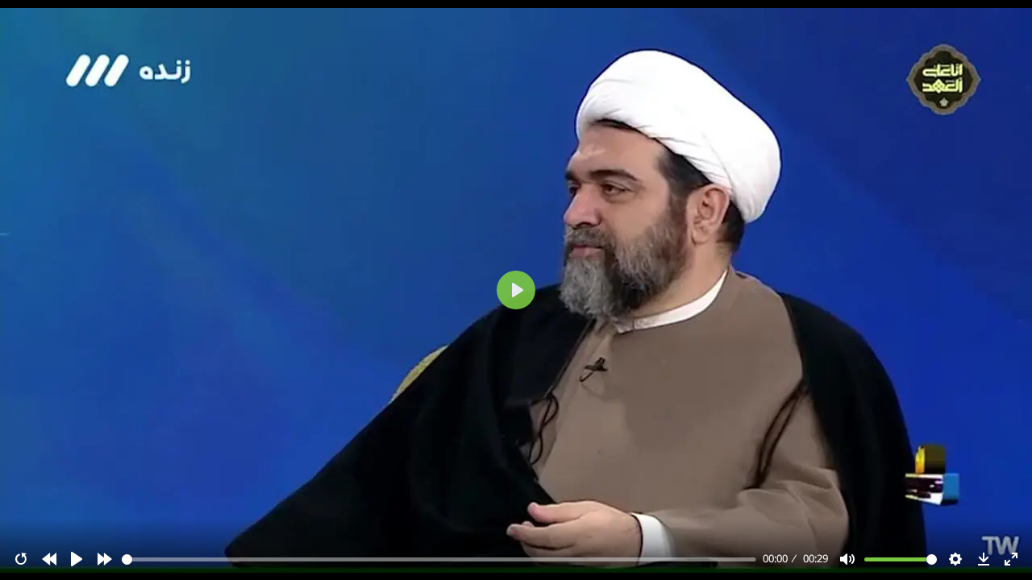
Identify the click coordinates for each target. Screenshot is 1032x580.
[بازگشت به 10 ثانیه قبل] (49, 559)
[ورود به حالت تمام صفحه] (1011, 559)
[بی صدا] (847, 559)
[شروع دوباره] (21, 559)
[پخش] (76, 559)
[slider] (439, 559)
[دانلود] (984, 559)
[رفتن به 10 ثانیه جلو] (105, 559)
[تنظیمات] (955, 559)
